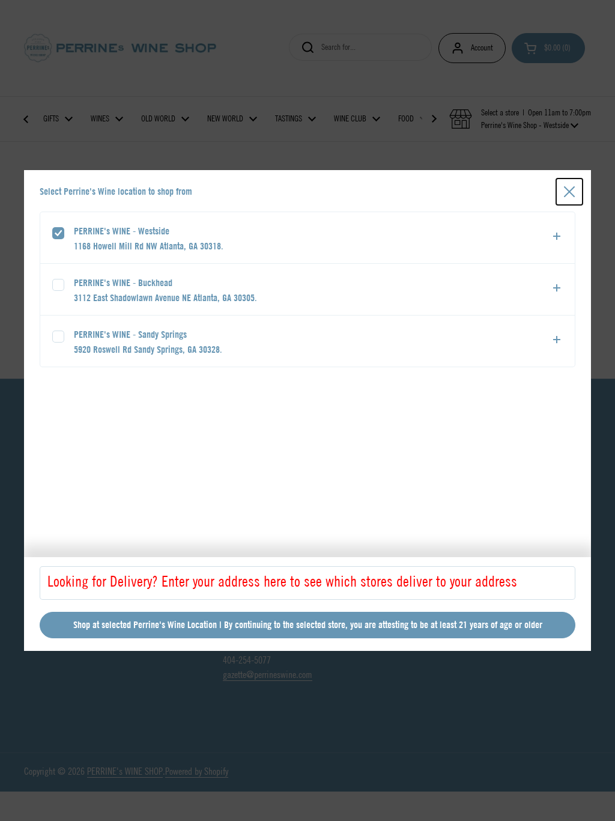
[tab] (307, 237)
